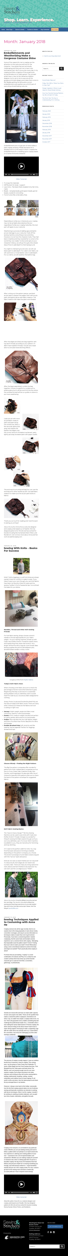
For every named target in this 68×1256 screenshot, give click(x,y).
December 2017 (47, 136)
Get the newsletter (55, 1226)
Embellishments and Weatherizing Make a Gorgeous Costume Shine (20, 56)
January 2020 (46, 114)
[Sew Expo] (11, 1228)
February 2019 (46, 117)
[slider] (20, 174)
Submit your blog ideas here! (52, 56)
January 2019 (46, 120)
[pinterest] (51, 1232)
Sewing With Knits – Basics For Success (20, 549)
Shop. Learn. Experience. (29, 19)
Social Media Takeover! (48, 80)
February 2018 (46, 129)
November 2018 (47, 126)
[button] (21, 166)
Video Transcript (21, 179)
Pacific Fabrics (28, 680)
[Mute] (34, 174)
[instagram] (54, 1232)
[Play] (6, 174)
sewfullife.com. (13, 908)
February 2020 (46, 111)
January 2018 (46, 132)
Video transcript (21, 1197)
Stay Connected (45, 29)
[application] (21, 166)
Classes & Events (19, 29)
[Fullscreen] (36, 174)
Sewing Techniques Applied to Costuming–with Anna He (21, 922)
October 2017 (46, 142)
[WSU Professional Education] (14, 1240)
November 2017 (47, 139)
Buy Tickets (55, 29)
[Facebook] (48, 1232)
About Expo (9, 29)
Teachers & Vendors (32, 29)
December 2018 (47, 123)
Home (3, 29)
